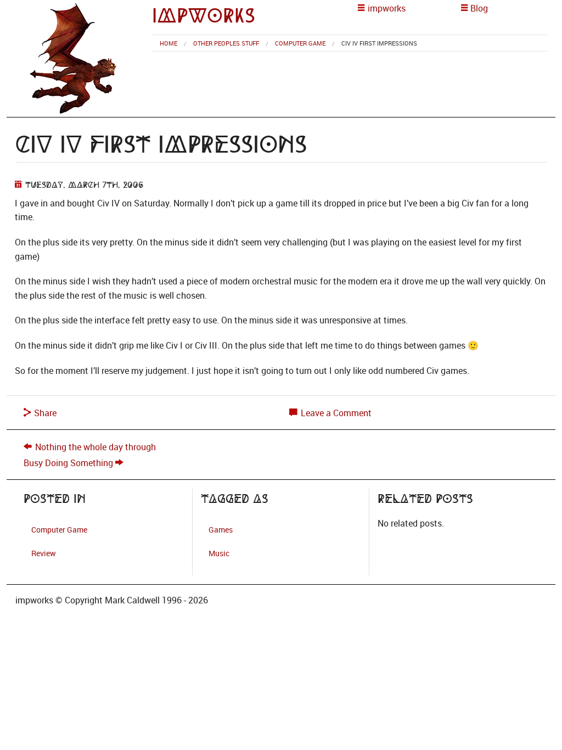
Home (168, 43)
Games (221, 529)
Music (219, 553)
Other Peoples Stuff (226, 43)
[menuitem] (168, 43)
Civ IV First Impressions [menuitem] (379, 43)
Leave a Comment (335, 413)
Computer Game (300, 43)
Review (43, 553)
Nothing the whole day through (95, 447)
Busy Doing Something (68, 463)
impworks (203, 15)
